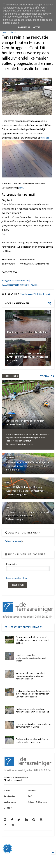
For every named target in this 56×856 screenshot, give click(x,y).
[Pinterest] (33, 819)
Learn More (23, 27)
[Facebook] (12, 819)
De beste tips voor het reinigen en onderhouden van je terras (32, 740)
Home (4, 32)
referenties (14, 32)
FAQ (30, 796)
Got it (36, 27)
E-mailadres (12, 564)
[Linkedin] (26, 819)
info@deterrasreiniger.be (15, 280)
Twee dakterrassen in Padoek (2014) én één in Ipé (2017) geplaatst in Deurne (27, 356)
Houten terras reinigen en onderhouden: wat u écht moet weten (31, 658)
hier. (21, 187)
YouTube (45, 138)
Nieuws (32, 790)
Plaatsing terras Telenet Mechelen (27, 331)
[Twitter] (18, 819)
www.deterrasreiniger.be (15, 284)
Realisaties (9, 796)
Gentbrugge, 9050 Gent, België (35, 294)
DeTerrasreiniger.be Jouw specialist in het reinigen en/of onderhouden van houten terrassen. (33, 694)
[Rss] (5, 824)
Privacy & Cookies (37, 802)
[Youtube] (41, 819)
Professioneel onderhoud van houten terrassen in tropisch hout (32, 710)
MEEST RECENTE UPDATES (25, 627)
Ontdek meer (27, 444)
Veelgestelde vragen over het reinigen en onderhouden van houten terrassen (30, 676)
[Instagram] (12, 824)
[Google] (5, 819)
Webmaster (10, 802)
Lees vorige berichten (17, 578)
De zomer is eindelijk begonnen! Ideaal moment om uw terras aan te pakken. (33, 640)
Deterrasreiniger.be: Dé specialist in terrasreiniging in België (33, 725)
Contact (8, 807)
